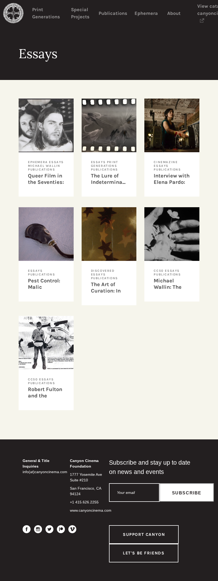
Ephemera (146, 13)
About (174, 13)
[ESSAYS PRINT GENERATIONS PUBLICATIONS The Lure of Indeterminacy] (114, 101)
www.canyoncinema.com (90, 510)
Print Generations (46, 13)
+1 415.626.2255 (84, 502)
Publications (113, 13)
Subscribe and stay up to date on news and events (149, 467)
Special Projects (80, 13)
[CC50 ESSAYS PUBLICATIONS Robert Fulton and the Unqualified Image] (51, 318)
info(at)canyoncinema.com (45, 472)
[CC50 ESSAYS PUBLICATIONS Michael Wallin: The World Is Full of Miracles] (177, 210)
